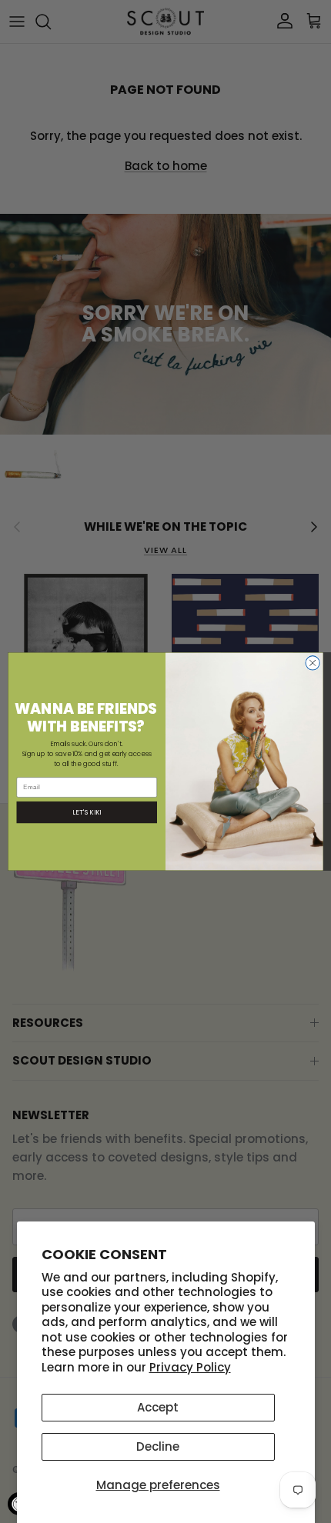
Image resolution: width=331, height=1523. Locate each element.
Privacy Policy (190, 1367)
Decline (157, 1446)
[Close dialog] (312, 663)
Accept (158, 1407)
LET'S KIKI (86, 812)
